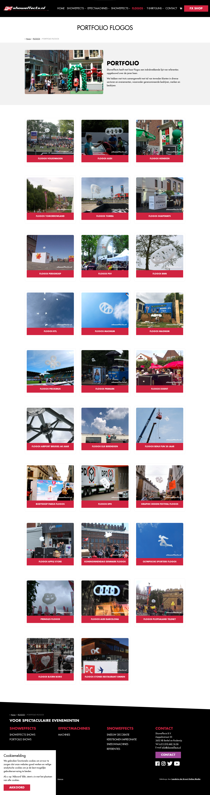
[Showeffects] (25, 8)
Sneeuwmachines (117, 744)
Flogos (137, 8)
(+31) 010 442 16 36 (168, 744)
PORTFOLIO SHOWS (20, 739)
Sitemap (60, 779)
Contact (171, 8)
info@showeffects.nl (171, 748)
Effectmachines (98, 8)
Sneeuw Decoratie (118, 735)
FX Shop (196, 8)
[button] (181, 8)
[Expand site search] (1, 20)
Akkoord (17, 787)
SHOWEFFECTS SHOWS (22, 735)
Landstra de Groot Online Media (185, 779)
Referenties (113, 749)
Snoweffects (119, 8)
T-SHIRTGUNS (154, 8)
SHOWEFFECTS (75, 8)
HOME (61, 8)
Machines (64, 735)
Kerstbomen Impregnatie (122, 739)
